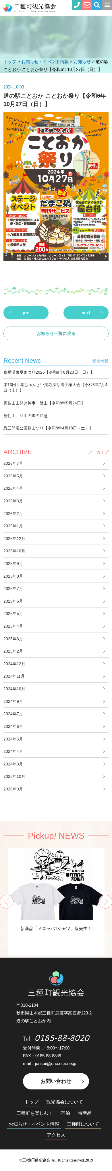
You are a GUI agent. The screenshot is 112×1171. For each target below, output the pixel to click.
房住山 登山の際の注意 (25, 415)
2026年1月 (13, 526)
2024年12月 (14, 663)
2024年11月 (14, 676)
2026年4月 (13, 488)
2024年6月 (13, 726)
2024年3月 (13, 764)
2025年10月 (14, 551)
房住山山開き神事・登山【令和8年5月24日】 (44, 403)
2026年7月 (13, 463)
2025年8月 (13, 576)
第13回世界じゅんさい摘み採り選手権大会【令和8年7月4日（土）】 (55, 387)
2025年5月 (13, 613)
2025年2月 (13, 651)
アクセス (56, 1135)
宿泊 (65, 1113)
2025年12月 (14, 538)
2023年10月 (14, 776)
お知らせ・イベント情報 (34, 1124)
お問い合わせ (56, 1081)
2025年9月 (13, 563)
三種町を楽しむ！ (34, 1113)
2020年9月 (13, 789)
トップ (31, 1101)
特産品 (85, 1113)
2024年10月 (14, 688)
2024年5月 (13, 739)
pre (26, 312)
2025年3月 (13, 638)
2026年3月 (13, 501)
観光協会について (64, 1101)
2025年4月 (13, 626)
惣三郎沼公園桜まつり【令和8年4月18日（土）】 (48, 428)
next (86, 312)
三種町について (83, 1124)
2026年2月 (13, 513)
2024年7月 (13, 713)
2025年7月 (13, 588)
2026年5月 (13, 476)
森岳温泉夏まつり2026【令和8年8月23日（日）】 (48, 372)
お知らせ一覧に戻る (56, 333)
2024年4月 (13, 751)
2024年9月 (13, 701)
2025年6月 (13, 601)
